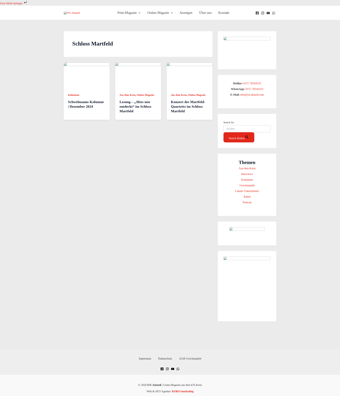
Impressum (145, 358)
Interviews (247, 174)
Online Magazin (158, 13)
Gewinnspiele (247, 185)
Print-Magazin (127, 13)
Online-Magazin (145, 95)
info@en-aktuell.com (252, 94)
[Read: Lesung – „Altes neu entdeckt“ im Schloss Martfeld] (138, 75)
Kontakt (223, 13)
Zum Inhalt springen (11, 3)
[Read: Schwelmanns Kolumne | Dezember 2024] (87, 75)
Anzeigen (186, 13)
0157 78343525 (252, 83)
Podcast (247, 202)
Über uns (205, 13)
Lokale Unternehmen (247, 191)
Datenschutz (165, 358)
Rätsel (247, 196)
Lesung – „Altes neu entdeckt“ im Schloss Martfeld (135, 106)
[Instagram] (262, 13)
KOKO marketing (183, 391)
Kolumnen (73, 95)
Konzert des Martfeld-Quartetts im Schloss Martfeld (188, 106)
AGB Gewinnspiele (190, 358)
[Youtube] (268, 13)
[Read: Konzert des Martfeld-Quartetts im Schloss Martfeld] (189, 75)
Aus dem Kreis (127, 95)
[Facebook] (257, 13)
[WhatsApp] (273, 13)
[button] (138, 13)
